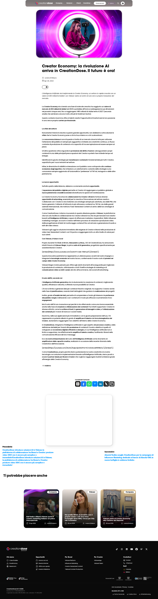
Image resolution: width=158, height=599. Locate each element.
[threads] (77, 384)
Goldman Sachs (84, 114)
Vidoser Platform (70, 560)
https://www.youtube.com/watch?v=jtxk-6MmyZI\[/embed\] (74, 252)
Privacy (124, 587)
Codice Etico (133, 594)
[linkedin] (100, 384)
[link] (41, 508)
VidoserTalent (98, 563)
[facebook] (83, 384)
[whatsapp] (89, 384)
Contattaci (127, 557)
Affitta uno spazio (44, 566)
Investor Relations (44, 569)
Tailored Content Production (74, 569)
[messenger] (95, 384)
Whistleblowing (146, 594)
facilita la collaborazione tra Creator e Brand (69, 216)
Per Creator (98, 557)
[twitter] (106, 384)
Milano (128, 572)
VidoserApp (98, 560)
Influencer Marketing (71, 563)
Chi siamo (10, 557)
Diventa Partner (43, 563)
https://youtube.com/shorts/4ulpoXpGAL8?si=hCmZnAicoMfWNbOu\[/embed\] (81, 348)
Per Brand (68, 557)
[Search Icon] (118, 3)
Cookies (130, 587)
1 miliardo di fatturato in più (65, 204)
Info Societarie (116, 587)
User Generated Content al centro (84, 207)
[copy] (112, 384)
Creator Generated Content (74, 566)
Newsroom (12, 566)
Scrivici (128, 560)
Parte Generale (119, 594)
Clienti (78, 3)
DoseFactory (13, 563)
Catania (128, 569)
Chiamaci (129, 563)
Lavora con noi (43, 560)
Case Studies (13, 560)
